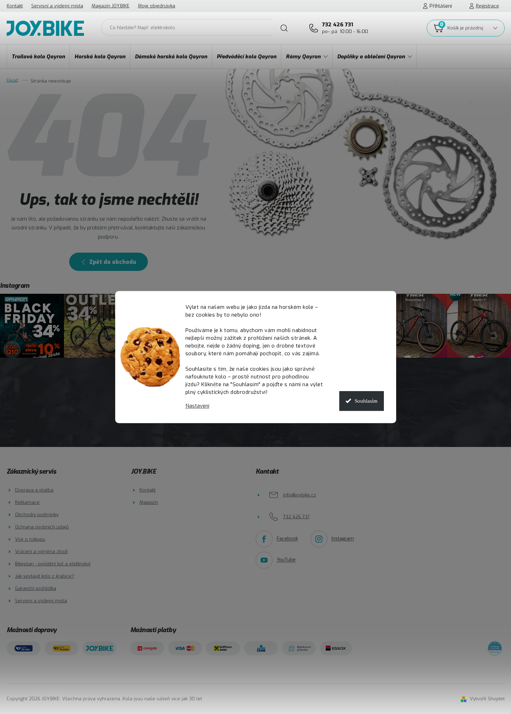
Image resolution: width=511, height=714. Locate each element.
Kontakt (15, 6)
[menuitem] (38, 57)
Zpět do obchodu (112, 262)
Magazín (148, 502)
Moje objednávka (156, 6)
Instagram (343, 539)
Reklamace (27, 502)
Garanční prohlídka (35, 588)
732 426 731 (345, 27)
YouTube (286, 560)
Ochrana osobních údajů (42, 527)
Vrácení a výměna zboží (41, 551)
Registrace (487, 6)
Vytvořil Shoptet (487, 699)
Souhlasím (366, 401)
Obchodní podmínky (37, 515)
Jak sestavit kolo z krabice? (44, 576)
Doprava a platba (34, 490)
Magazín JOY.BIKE (111, 6)
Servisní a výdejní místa (57, 6)
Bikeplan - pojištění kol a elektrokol (53, 564)
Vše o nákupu (30, 539)
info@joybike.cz (299, 495)
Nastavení (197, 406)
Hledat (284, 28)
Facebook (287, 539)
